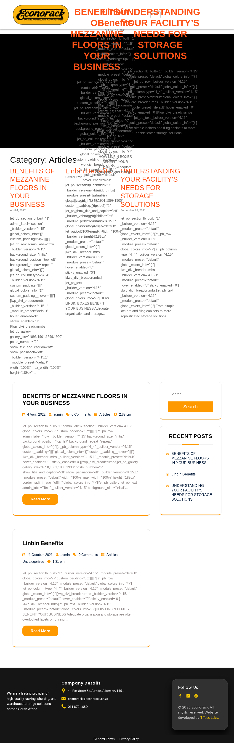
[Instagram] (196, 696)
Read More (40, 499)
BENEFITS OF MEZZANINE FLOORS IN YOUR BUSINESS (32, 187)
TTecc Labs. (209, 717)
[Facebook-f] (180, 696)
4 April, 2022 (36, 414)
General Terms (104, 739)
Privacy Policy (129, 739)
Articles (105, 414)
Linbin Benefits (42, 543)
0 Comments (81, 414)
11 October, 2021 (40, 555)
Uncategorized (33, 561)
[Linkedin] (188, 696)
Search (190, 406)
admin (58, 414)
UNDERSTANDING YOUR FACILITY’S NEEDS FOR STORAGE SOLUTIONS (160, 34)
